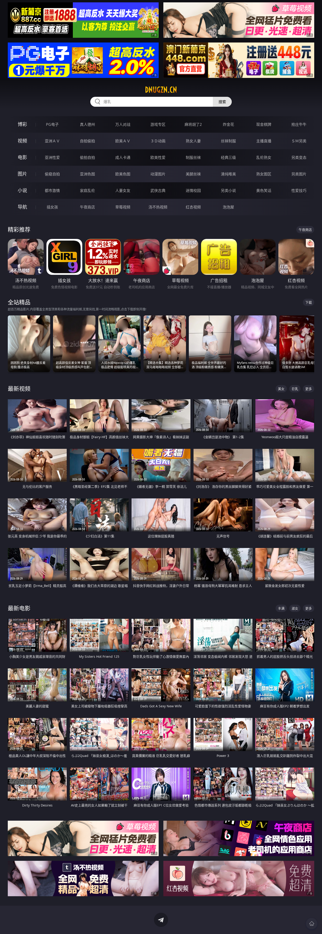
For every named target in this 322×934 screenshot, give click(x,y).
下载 (308, 302)
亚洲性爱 (52, 157)
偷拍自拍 (87, 157)
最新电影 (19, 608)
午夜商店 (87, 207)
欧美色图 (122, 174)
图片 (22, 174)
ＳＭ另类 (298, 141)
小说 (22, 190)
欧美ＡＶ (122, 141)
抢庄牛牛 (298, 124)
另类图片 (298, 174)
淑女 (295, 608)
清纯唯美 (228, 174)
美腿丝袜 (193, 174)
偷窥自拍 (52, 174)
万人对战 (122, 124)
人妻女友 (122, 190)
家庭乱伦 (87, 190)
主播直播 (263, 141)
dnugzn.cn (161, 89)
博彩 (22, 124)
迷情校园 (193, 190)
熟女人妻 (193, 141)
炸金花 (228, 124)
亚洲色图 (87, 174)
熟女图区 (263, 174)
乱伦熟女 (263, 157)
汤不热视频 (158, 207)
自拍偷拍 (87, 141)
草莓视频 (122, 207)
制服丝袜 (193, 157)
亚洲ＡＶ (52, 141)
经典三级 (228, 157)
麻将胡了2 (193, 124)
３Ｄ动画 (157, 141)
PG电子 (52, 124)
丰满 (281, 608)
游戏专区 (157, 124)
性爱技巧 (298, 190)
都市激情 (52, 190)
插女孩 (52, 207)
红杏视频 (193, 207)
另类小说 (228, 190)
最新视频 (19, 388)
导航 (22, 207)
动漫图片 (157, 174)
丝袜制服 (228, 141)
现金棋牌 (263, 124)
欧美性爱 (157, 157)
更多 (308, 388)
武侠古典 (157, 190)
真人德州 (87, 124)
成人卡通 (122, 157)
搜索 (222, 101)
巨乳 (295, 388)
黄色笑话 (263, 190)
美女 (281, 388)
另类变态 (298, 157)
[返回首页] (311, 923)
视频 (22, 141)
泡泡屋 (228, 207)
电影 (22, 157)
